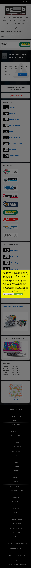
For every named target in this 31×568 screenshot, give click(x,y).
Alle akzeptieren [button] (18, 294)
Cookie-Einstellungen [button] (8, 294)
